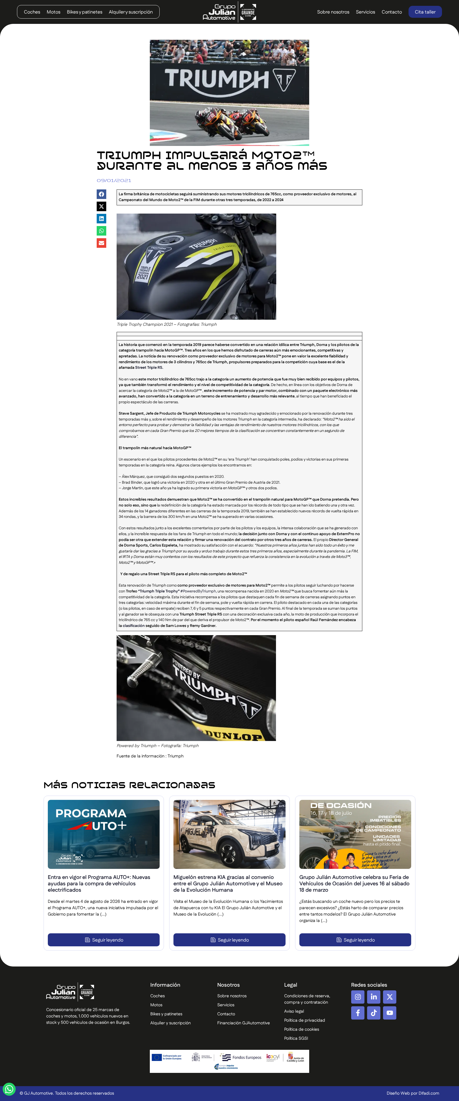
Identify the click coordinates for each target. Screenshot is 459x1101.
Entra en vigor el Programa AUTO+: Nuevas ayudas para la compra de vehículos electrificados (99, 884)
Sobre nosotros (333, 12)
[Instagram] (357, 997)
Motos (53, 12)
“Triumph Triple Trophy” (159, 591)
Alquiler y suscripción (131, 12)
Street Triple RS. (149, 367)
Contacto (392, 12)
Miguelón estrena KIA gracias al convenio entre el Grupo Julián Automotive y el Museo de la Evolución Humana (228, 884)
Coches (32, 12)
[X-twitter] (389, 997)
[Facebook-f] (357, 1013)
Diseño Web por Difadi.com (413, 1093)
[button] (101, 194)
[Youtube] (389, 1013)
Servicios (365, 12)
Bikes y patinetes (84, 12)
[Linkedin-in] (373, 997)
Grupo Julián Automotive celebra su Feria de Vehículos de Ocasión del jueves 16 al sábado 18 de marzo (354, 884)
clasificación (134, 625)
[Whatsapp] (9, 1089)
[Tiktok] (373, 1013)
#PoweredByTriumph (198, 591)
